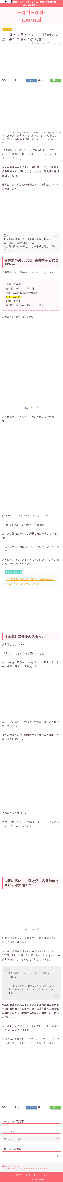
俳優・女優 (7, 29)
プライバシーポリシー (24, 1175)
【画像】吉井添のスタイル (20, 243)
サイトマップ (42, 1175)
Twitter (33, 408)
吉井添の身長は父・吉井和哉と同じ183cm (28, 239)
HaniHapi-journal (31, 16)
